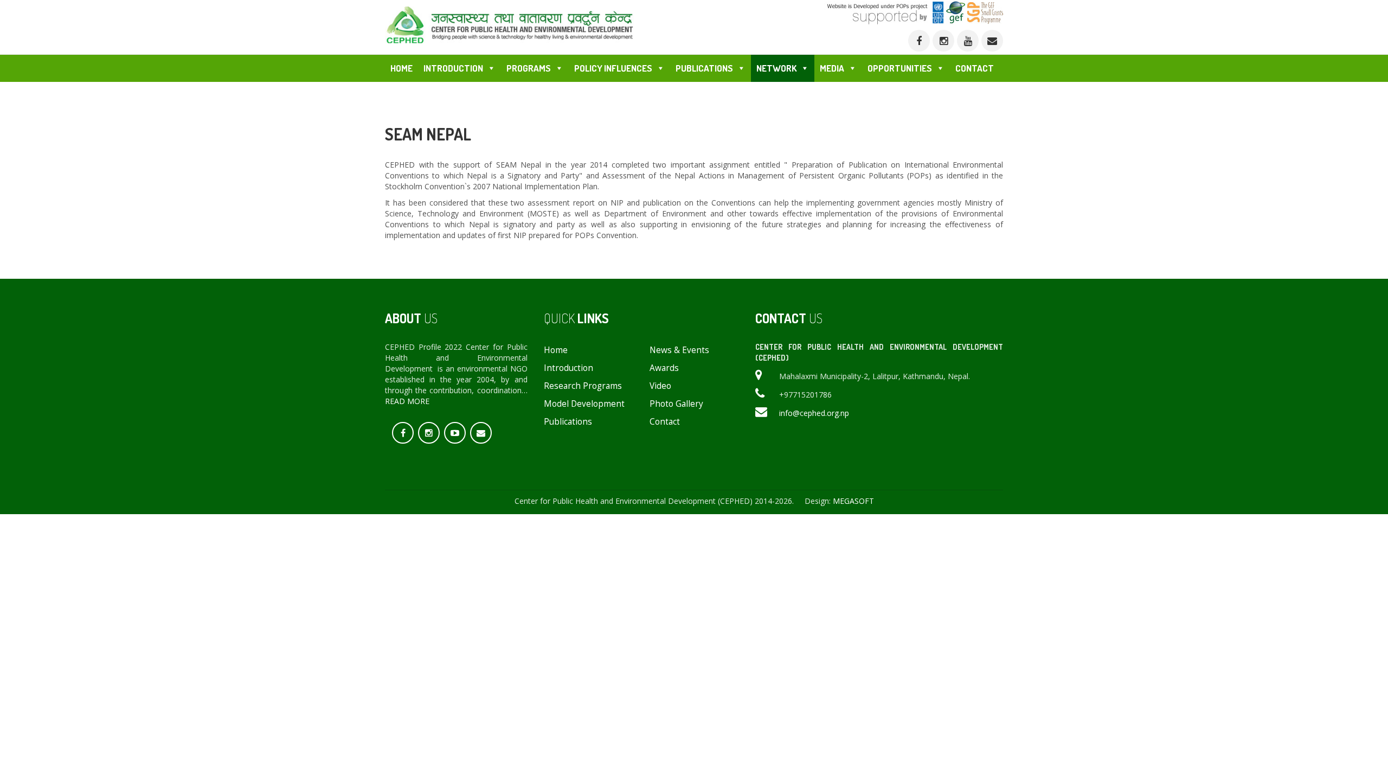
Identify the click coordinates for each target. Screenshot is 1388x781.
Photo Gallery (676, 403)
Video (660, 386)
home (556, 350)
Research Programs (583, 386)
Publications (568, 421)
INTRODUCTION (453, 68)
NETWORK (776, 68)
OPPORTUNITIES (900, 68)
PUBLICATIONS (704, 68)
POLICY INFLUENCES (613, 68)
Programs (528, 68)
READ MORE (407, 401)
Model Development (584, 403)
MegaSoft (853, 501)
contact (665, 421)
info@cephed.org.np (814, 413)
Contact (974, 68)
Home (401, 68)
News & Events (679, 350)
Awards (664, 368)
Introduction (568, 368)
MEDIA (832, 68)
